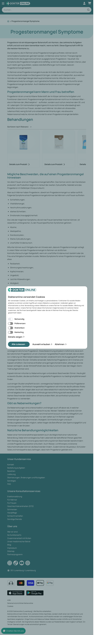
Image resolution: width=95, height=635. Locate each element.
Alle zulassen (18, 344)
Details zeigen (15, 337)
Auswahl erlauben (41, 344)
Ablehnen (59, 344)
